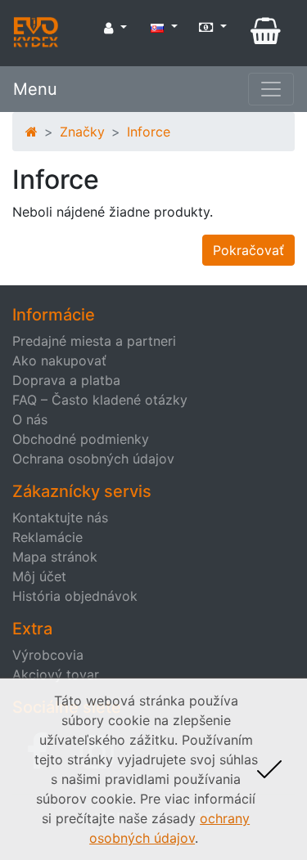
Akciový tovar (55, 674)
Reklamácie (47, 537)
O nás (29, 419)
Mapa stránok (54, 557)
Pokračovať (248, 250)
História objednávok (75, 596)
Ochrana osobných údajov (93, 458)
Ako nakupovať (59, 360)
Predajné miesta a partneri (94, 341)
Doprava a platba (66, 380)
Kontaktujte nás (60, 517)
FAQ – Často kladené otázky (99, 400)
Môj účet (39, 576)
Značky (82, 131)
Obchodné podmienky (80, 439)
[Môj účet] (115, 27)
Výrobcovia (48, 655)
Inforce (148, 131)
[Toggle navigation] (271, 89)
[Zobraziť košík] (265, 31)
